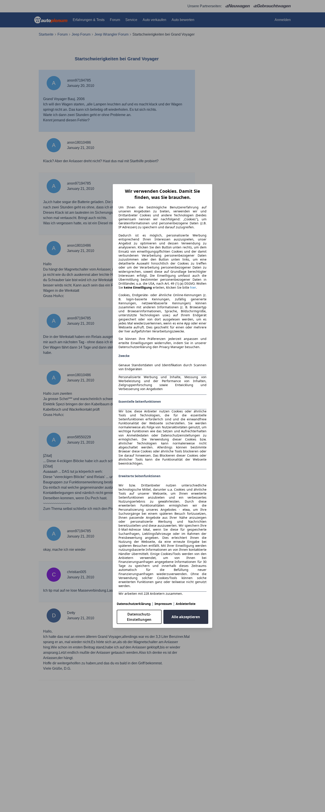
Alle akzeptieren (186, 616)
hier (193, 288)
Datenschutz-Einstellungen (139, 617)
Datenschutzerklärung (134, 604)
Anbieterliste (185, 604)
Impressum (163, 604)
